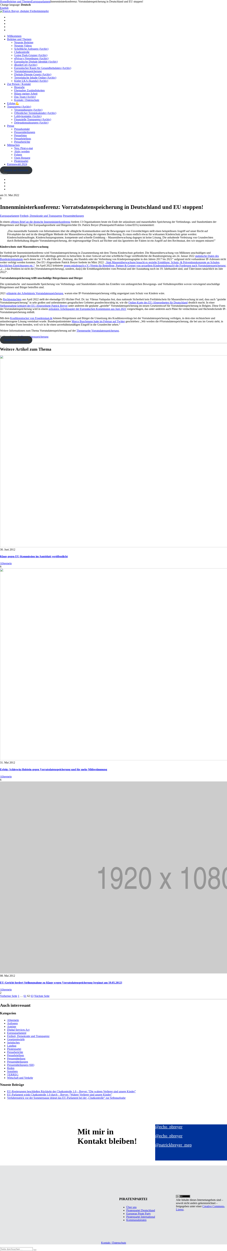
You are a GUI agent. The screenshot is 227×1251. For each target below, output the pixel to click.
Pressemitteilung (16, 1058)
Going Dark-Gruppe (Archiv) (30, 55)
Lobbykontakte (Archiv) (27, 116)
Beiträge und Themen (19, 39)
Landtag (11, 1045)
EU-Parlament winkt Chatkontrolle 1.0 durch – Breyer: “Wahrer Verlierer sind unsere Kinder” (59, 1094)
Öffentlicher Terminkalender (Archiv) (35, 113)
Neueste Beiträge (23, 42)
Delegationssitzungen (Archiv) (31, 122)
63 (32, 995)
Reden (10, 1068)
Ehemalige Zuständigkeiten (29, 90)
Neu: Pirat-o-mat (23, 148)
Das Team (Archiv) (25, 96)
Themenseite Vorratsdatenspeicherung (97, 330)
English (4, 7)
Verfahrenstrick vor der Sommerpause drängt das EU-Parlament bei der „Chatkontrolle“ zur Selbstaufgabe (66, 1097)
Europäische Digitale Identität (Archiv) (36, 61)
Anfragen (12, 1023)
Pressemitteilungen (24, 132)
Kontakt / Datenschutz (26, 100)
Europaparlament (9, 215)
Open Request (22, 157)
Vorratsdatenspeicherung (28, 71)
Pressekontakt (22, 129)
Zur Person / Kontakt (19, 84)
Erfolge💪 (13, 103)
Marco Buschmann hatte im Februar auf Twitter (98, 321)
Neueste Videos (23, 45)
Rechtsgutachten (12, 299)
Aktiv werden (22, 151)
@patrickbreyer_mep (173, 1145)
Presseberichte (22, 141)
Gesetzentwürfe (16, 1039)
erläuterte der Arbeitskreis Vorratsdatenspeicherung (34, 293)
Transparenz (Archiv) (19, 106)
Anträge (11, 1026)
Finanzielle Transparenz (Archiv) (32, 119)
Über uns (131, 1207)
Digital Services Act (18, 1029)
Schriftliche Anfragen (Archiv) (31, 48)
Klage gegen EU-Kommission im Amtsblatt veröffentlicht (34, 556)
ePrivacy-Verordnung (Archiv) (31, 58)
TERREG (12, 1074)
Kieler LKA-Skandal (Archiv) (31, 80)
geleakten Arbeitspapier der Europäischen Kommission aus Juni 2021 (87, 308)
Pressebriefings (22, 138)
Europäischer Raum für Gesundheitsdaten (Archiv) (42, 68)
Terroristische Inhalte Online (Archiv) (35, 77)
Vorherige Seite (8, 995)
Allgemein (6, 563)
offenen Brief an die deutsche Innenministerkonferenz (40, 221)
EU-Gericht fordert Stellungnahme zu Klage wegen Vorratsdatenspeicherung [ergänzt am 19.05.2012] (61, 982)
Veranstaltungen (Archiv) (28, 109)
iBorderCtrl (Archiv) (25, 64)
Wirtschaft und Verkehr (20, 1077)
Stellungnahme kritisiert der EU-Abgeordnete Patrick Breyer (34, 305)
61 (25, 995)
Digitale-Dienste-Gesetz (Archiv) (32, 74)
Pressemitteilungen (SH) (20, 1064)
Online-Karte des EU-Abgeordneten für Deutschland (158, 302)
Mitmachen (13, 145)
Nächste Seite (41, 995)
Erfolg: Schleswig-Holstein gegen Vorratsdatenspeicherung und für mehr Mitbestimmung (53, 769)
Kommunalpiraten (136, 1219)
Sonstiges (12, 1071)
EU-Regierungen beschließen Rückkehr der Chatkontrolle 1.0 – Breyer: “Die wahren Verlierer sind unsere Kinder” (71, 1091)
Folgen (18, 154)
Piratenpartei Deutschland (140, 1210)
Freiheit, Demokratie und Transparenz (41, 215)
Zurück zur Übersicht (16, 170)
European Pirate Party (138, 1213)
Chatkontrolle (21, 52)
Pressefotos (20, 135)
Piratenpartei (21, 161)
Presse (10, 125)
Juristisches (13, 1042)
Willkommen (14, 36)
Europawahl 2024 (17, 164)
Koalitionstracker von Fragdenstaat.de (31, 318)
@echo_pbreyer (168, 1126)
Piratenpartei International (140, 1216)
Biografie (19, 87)
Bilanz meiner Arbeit (25, 93)
